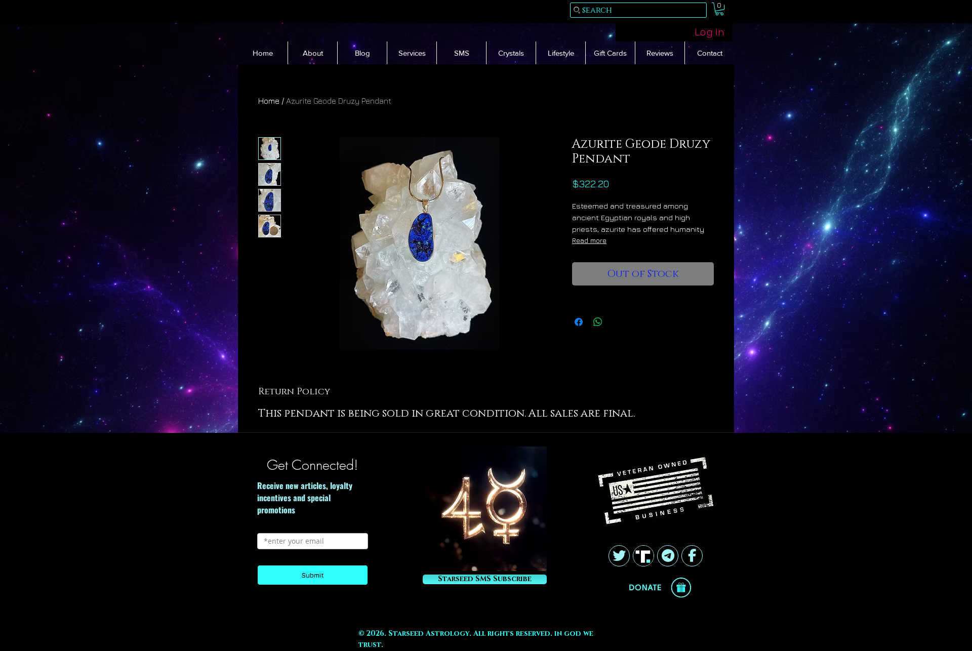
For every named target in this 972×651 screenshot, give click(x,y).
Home (268, 100)
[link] (719, 9)
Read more (589, 240)
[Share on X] (617, 322)
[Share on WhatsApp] (598, 322)
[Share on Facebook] (579, 322)
